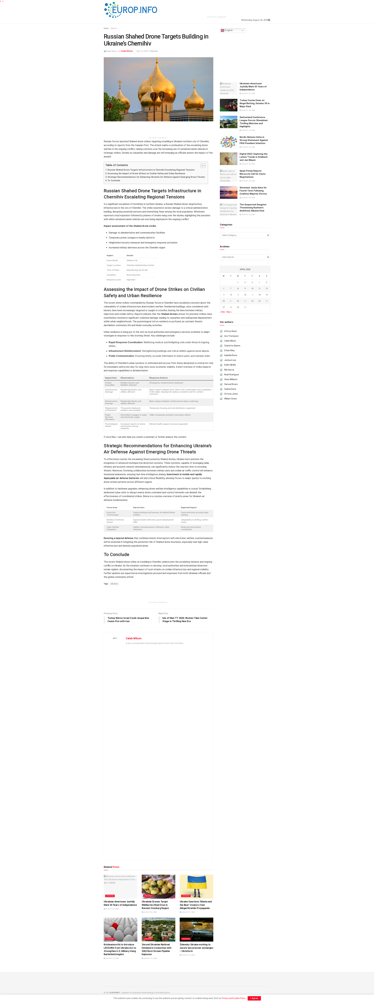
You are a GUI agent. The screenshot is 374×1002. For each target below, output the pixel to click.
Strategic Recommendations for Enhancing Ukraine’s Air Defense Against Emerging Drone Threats (156, 177)
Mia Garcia (229, 370)
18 (259, 295)
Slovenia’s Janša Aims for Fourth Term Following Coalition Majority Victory (253, 190)
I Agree (254, 998)
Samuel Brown (231, 384)
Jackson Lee (230, 360)
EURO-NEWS (230, 365)
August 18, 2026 (188, 955)
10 (252, 288)
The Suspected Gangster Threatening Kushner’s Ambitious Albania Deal (253, 207)
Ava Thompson (231, 336)
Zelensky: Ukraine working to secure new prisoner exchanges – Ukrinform (196, 947)
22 (238, 301)
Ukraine (114, 28)
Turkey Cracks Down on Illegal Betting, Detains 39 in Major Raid (255, 103)
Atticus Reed (230, 331)
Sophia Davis (230, 389)
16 (245, 295)
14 (231, 295)
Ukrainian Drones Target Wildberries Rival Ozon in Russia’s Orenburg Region (155, 905)
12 (267, 288)
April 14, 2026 (142, 51)
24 (252, 301)
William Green (230, 398)
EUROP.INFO (115, 993)
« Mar (222, 312)
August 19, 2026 (150, 958)
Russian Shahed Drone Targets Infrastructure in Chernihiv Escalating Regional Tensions (151, 170)
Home (106, 28)
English (228, 30)
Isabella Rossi (230, 355)
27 (224, 307)
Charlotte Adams (232, 345)
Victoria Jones (231, 394)
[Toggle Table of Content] (201, 165)
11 (259, 288)
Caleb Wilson (127, 51)
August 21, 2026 (188, 912)
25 (259, 301)
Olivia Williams (230, 379)
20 (224, 301)
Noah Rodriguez (231, 374)
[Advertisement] (217, 7)
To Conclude (114, 180)
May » (229, 312)
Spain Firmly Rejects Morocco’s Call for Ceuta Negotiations (252, 174)
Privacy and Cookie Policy (233, 998)
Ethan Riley (229, 350)
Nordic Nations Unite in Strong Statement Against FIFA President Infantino (254, 140)
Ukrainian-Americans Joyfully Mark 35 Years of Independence (253, 86)
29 (238, 307)
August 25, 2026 (112, 909)
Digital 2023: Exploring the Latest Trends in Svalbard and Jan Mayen (253, 157)
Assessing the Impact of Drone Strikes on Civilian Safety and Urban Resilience (146, 173)
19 (267, 295)
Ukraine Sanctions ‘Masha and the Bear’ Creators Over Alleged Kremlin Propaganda (196, 905)
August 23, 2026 (150, 912)
